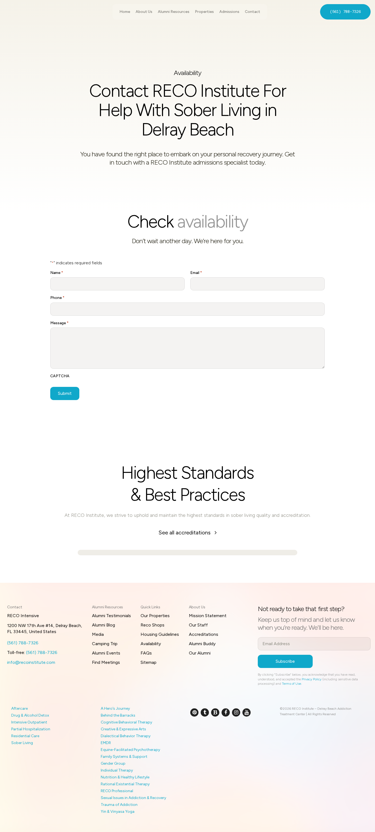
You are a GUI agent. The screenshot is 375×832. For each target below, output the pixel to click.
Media (98, 634)
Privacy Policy (311, 679)
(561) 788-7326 (345, 11)
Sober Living (22, 743)
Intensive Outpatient (29, 722)
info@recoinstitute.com (31, 662)
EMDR (106, 743)
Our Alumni (200, 653)
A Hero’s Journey (115, 708)
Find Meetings (106, 662)
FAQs (146, 653)
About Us (144, 11)
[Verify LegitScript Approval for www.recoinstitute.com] (196, 730)
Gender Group (113, 763)
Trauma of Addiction (119, 804)
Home (124, 11)
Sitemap (148, 662)
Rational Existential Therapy (125, 784)
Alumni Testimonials (111, 615)
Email (196, 272)
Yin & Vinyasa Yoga (118, 811)
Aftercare (19, 708)
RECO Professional (117, 791)
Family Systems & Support (124, 756)
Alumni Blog (103, 625)
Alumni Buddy (202, 643)
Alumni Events (106, 653)
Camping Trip (104, 643)
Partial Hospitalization (30, 729)
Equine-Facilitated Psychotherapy (130, 749)
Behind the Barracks (118, 715)
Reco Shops (152, 625)
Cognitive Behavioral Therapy (126, 722)
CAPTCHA (59, 376)
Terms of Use (291, 684)
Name (56, 272)
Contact (252, 11)
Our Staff (198, 625)
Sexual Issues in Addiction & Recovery (133, 797)
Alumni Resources (173, 11)
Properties (204, 11)
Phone (57, 297)
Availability (151, 643)
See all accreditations (185, 532)
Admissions (229, 11)
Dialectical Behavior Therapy (125, 736)
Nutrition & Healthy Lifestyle (125, 777)
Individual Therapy (117, 770)
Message (59, 323)
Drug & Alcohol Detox (30, 715)
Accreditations (203, 634)
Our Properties (155, 615)
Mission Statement (207, 615)
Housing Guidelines (160, 634)
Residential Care (25, 736)
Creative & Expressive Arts (123, 729)
